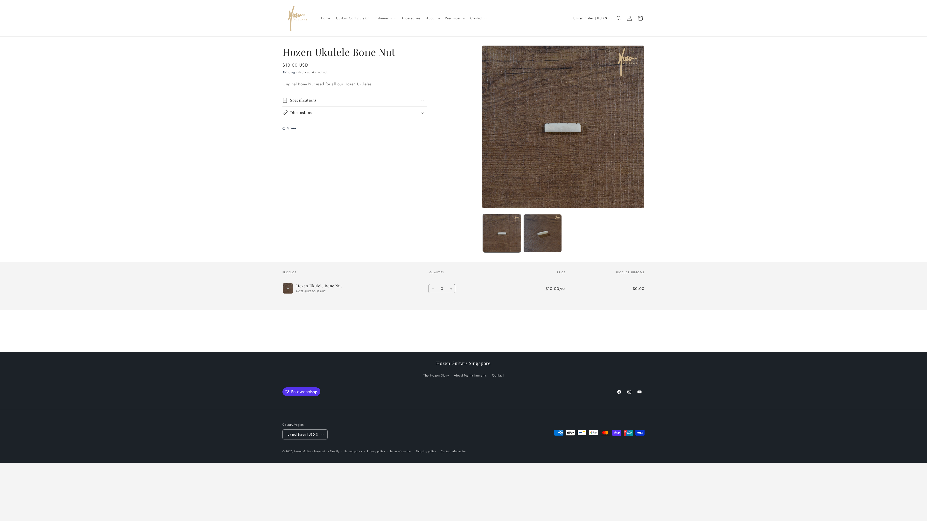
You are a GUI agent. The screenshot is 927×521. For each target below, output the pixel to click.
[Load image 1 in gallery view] (502, 233)
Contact (498, 375)
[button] (385, 18)
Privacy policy (376, 451)
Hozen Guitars (303, 451)
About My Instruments (470, 375)
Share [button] (291, 128)
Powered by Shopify (326, 451)
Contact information (453, 451)
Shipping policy (426, 451)
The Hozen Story (436, 375)
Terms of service (400, 451)
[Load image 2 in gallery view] (542, 233)
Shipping (288, 72)
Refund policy (353, 451)
